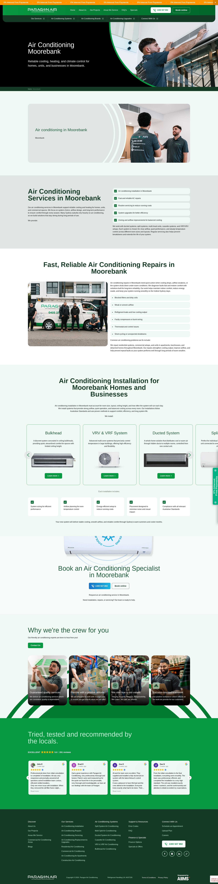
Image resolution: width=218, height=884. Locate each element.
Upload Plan (167, 831)
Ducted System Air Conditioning (108, 835)
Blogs (30, 847)
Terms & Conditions (149, 877)
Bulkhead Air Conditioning (105, 849)
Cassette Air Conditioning (105, 840)
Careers (165, 835)
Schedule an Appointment (172, 826)
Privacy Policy (163, 877)
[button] (49, 752)
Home (72, 10)
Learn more (52, 476)
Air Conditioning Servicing (72, 835)
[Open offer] (215, 486)
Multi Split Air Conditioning (105, 831)
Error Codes (133, 826)
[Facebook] (164, 853)
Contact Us (35, 645)
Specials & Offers (135, 847)
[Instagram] (172, 853)
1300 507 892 (101, 586)
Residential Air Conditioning (72, 847)
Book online (181, 10)
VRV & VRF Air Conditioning (106, 844)
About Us (82, 10)
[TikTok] (186, 853)
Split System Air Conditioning (106, 826)
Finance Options (135, 842)
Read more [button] (76, 791)
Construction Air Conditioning (73, 860)
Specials (133, 10)
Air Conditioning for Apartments (74, 856)
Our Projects (95, 10)
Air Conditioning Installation (72, 826)
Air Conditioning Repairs (71, 831)
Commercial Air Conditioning (73, 851)
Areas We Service (111, 10)
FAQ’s (124, 10)
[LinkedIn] (179, 853)
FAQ (130, 831)
